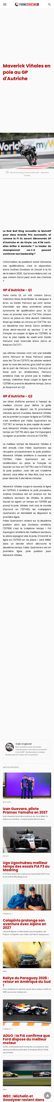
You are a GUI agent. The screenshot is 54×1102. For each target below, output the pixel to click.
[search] (49, 4)
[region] (27, 33)
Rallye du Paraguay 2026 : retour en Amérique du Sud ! (27, 982)
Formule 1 (8, 914)
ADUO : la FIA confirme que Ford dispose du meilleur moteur (26, 1039)
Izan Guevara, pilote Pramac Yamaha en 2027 (25, 810)
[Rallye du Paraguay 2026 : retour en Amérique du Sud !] (27, 955)
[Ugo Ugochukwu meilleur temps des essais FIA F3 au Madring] (27, 840)
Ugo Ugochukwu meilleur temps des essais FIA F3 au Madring (26, 866)
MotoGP (7, 802)
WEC (5, 1089)
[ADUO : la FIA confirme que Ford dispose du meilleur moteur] (27, 1012)
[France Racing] (27, 4)
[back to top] (47, 1095)
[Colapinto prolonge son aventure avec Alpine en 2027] (27, 897)
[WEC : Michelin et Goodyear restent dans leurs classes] (27, 1073)
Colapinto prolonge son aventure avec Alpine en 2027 (24, 924)
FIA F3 (5, 856)
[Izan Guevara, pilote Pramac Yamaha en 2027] (27, 786)
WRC (5, 971)
